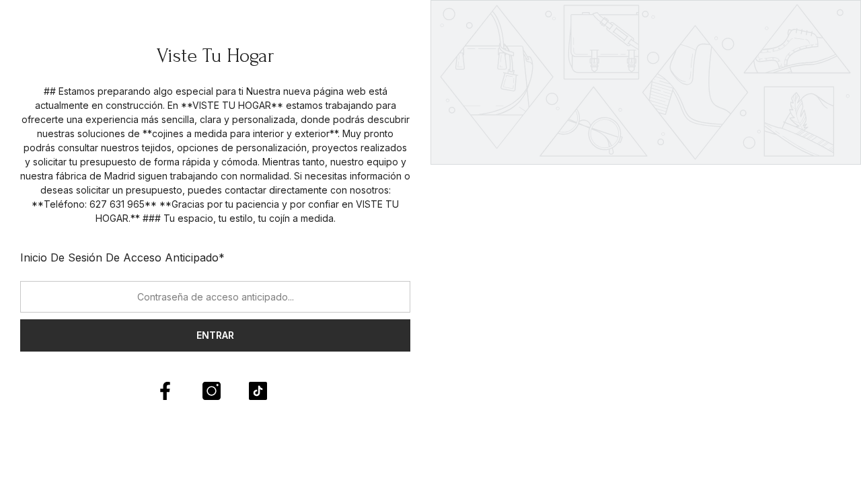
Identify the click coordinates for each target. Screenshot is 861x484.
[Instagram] (211, 391)
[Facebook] (165, 391)
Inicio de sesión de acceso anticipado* (122, 257)
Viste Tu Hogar (215, 55)
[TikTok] (258, 391)
